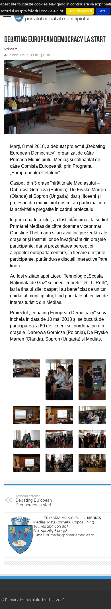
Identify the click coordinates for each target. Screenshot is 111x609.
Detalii (103, 11)
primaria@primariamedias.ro (70, 535)
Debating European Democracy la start (34, 500)
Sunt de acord (80, 11)
